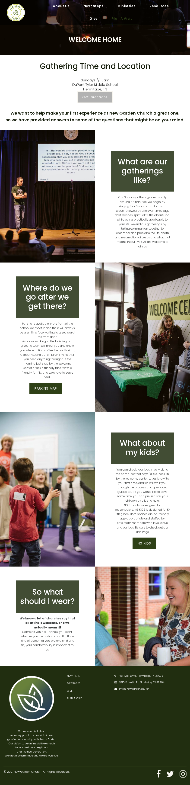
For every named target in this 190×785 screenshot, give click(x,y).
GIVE (70, 691)
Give (93, 18)
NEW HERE (73, 676)
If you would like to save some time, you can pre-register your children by (142, 496)
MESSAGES (73, 683)
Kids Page (142, 532)
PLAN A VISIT (74, 698)
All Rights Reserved (56, 772)
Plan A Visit (122, 18)
